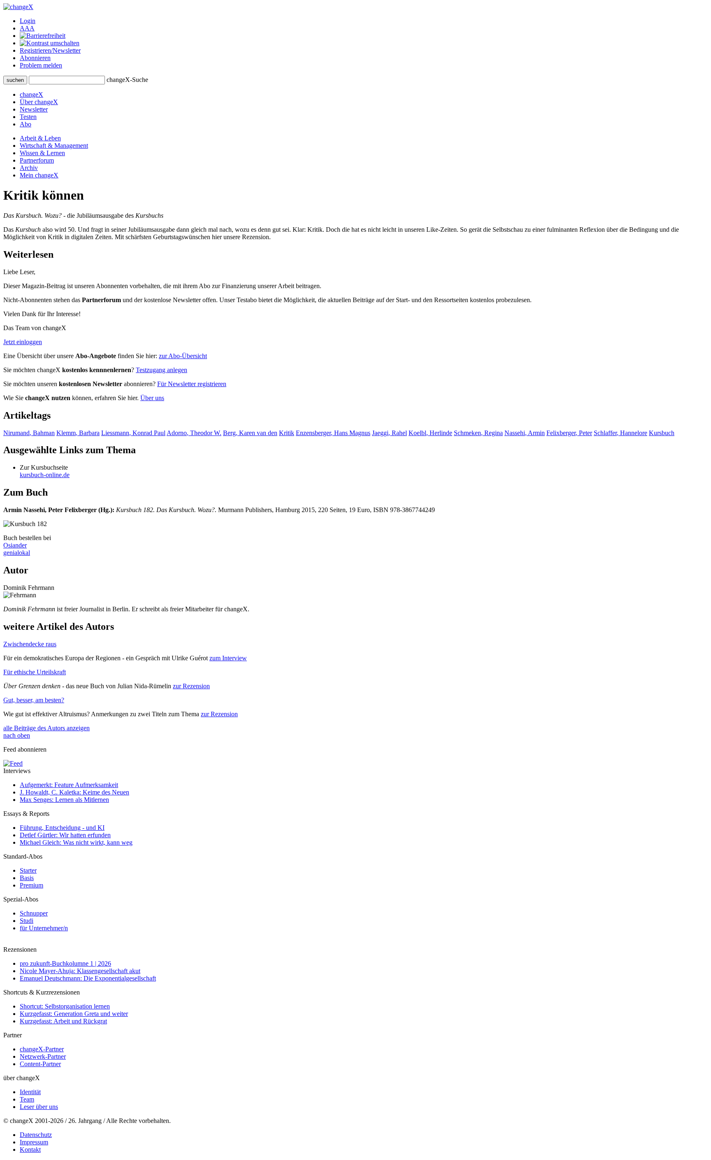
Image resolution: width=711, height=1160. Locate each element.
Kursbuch (661, 432)
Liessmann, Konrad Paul (133, 432)
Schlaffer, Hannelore (620, 432)
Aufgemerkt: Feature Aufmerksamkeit (69, 784)
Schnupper (34, 913)
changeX (31, 94)
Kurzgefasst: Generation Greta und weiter (74, 1013)
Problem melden (41, 65)
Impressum (34, 1142)
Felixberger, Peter (569, 432)
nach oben (16, 735)
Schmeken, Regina (478, 432)
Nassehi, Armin (524, 432)
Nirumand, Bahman (29, 432)
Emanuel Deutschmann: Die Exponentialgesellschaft (88, 978)
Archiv (29, 167)
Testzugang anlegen (161, 369)
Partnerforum (37, 160)
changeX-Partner (42, 1049)
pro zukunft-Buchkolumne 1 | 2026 (65, 963)
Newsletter (34, 109)
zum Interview (228, 658)
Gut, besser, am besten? (33, 699)
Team (27, 1099)
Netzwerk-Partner (43, 1056)
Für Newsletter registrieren (191, 383)
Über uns (152, 397)
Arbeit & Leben (40, 138)
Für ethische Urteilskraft (34, 672)
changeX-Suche (127, 79)
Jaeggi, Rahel (389, 432)
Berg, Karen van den (250, 432)
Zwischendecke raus (29, 644)
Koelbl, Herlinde (430, 432)
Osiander (15, 545)
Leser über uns (39, 1106)
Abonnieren (35, 57)
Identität (30, 1091)
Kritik (286, 432)
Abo (25, 124)
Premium (31, 885)
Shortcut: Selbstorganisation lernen (65, 1006)
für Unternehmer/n (44, 928)
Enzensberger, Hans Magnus (333, 432)
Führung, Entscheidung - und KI (62, 827)
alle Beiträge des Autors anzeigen (46, 727)
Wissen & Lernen (42, 152)
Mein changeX (39, 175)
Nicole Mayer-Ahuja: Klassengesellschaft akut (80, 970)
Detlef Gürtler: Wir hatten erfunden (65, 835)
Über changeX (39, 101)
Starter (28, 870)
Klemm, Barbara (78, 432)
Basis (27, 877)
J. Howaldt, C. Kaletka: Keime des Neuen (74, 792)
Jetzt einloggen (22, 341)
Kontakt (30, 1149)
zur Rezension (191, 685)
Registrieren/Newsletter (50, 50)
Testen (28, 116)
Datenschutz (36, 1134)
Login (27, 20)
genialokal (16, 552)
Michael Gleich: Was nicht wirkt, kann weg (76, 842)
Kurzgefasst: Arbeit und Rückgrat (63, 1021)
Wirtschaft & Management (54, 145)
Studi (26, 920)
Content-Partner (40, 1063)
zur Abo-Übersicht (183, 355)
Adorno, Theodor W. (194, 432)
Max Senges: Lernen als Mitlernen (64, 799)
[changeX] (18, 6)
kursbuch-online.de (45, 474)
